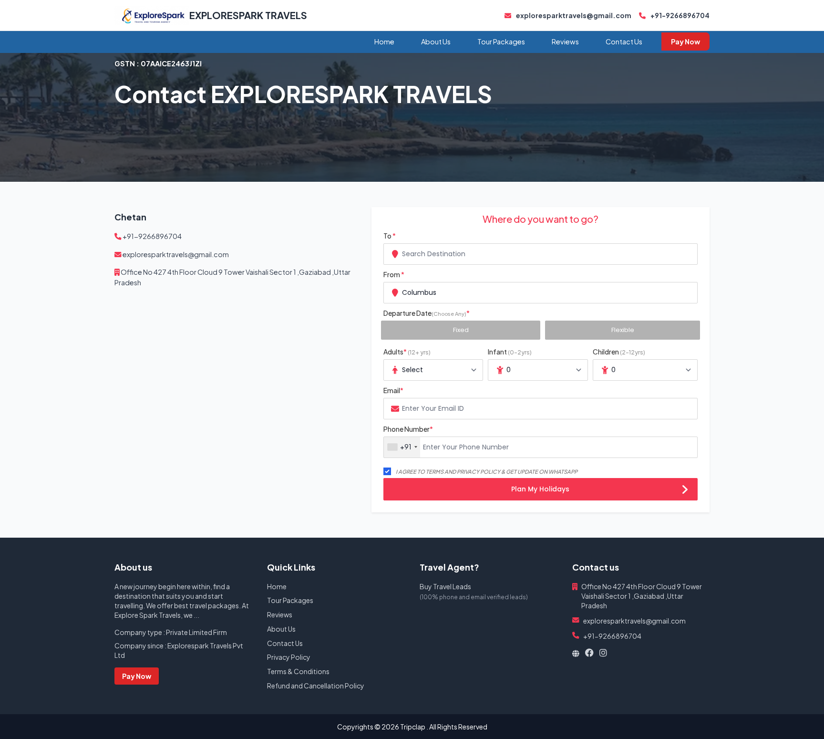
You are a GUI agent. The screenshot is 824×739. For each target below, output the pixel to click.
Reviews (565, 41)
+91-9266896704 (679, 15)
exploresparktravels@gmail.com (573, 15)
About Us (436, 41)
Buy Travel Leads (445, 586)
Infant (510, 351)
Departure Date (426, 313)
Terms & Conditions (298, 671)
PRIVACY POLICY (478, 471)
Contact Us (624, 41)
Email (393, 390)
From (393, 274)
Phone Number (408, 429)
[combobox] (540, 254)
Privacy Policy (288, 657)
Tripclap (412, 726)
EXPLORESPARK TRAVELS (248, 15)
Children (619, 351)
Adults (407, 351)
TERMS (434, 471)
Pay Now (685, 41)
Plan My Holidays (540, 489)
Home (384, 41)
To (389, 235)
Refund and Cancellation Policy (315, 685)
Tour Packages (501, 41)
